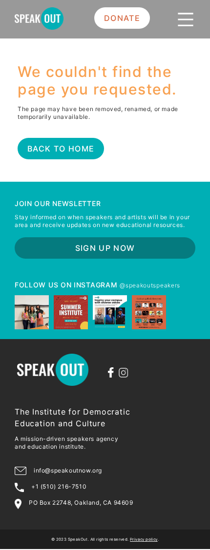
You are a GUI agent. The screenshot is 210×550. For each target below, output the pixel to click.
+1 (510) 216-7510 (58, 486)
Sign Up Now (105, 248)
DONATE (122, 18)
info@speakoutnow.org (68, 470)
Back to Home (60, 148)
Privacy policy (144, 539)
